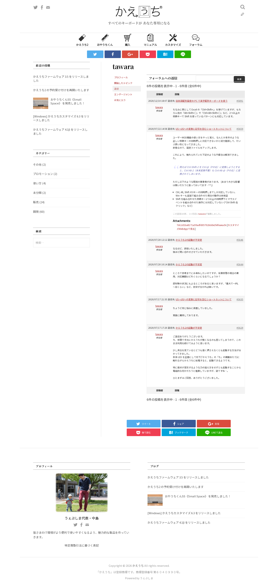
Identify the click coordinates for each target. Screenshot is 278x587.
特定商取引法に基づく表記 (82, 545)
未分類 (37, 193)
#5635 (240, 299)
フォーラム (195, 45)
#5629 (240, 327)
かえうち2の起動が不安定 (189, 239)
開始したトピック (123, 83)
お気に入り (120, 100)
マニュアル (150, 45)
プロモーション (43, 174)
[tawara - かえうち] (165, 54)
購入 (127, 45)
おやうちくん (105, 45)
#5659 (240, 128)
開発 (36, 212)
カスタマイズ (173, 45)
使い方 (37, 183)
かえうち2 (82, 45)
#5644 (240, 264)
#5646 (240, 239)
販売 (36, 202)
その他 (37, 164)
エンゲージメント (123, 94)
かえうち (138, 566)
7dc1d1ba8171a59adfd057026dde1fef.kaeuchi (201, 225)
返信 (116, 88)
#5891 (240, 100)
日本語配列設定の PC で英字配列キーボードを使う (202, 100)
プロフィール (121, 77)
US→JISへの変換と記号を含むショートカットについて (203, 128)
